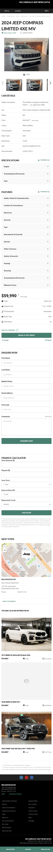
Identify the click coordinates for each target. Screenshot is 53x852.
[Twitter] (3, 16)
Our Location (32, 804)
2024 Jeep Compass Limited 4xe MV (40, 16)
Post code (5, 405)
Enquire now (26, 441)
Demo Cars (10, 16)
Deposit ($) (5, 470)
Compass (24, 16)
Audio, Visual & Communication (16, 198)
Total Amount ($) (8, 460)
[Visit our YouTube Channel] (26, 777)
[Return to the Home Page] (5, 841)
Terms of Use (32, 811)
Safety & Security (11, 256)
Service (4, 804)
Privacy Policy (33, 814)
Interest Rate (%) (8, 490)
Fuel (5, 181)
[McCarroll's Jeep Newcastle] (8, 4)
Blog (29, 817)
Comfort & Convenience (13, 205)
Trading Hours (15, 794)
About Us (5, 817)
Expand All (45, 160)
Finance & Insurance (8, 811)
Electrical (8, 213)
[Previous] (3, 83)
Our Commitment (8, 821)
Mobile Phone (6, 381)
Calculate (26, 513)
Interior (7, 242)
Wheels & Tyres (10, 285)
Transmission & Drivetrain (14, 174)
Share (6, 340)
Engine (6, 166)
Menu (47, 11)
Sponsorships (6, 827)
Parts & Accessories (8, 808)
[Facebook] (1, 16)
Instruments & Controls (13, 234)
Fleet (3, 814)
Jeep (17, 16)
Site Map (31, 821)
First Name (5, 358)
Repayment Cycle (8, 500)
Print (49, 340)
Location (18, 11)
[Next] (50, 83)
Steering (7, 271)
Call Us (6, 11)
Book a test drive (26, 335)
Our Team (5, 824)
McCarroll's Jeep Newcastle (34, 2)
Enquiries (31, 808)
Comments (5, 417)
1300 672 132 (21, 592)
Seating (7, 263)
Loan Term (5, 480)
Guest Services (7, 831)
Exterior (7, 220)
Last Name (5, 370)
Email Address (7, 393)
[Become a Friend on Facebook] (32, 777)
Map (3, 794)
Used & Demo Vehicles (9, 801)
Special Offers (33, 801)
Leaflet (49, 576)
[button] (26, 555)
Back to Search (9, 601)
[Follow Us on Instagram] (21, 777)
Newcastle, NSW (10, 33)
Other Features (10, 249)
